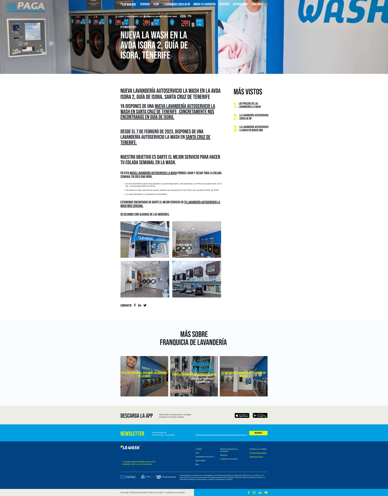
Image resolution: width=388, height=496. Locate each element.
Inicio (122, 17)
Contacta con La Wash (258, 449)
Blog (141, 17)
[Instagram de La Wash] (254, 492)
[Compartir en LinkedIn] (139, 305)
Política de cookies (156, 492)
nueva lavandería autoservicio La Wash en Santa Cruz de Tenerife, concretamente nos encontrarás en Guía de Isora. (167, 112)
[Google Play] (260, 416)
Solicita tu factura (256, 457)
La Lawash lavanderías (132, 17)
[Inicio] (128, 4)
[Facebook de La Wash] (249, 492)
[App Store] (242, 416)
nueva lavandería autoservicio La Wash (153, 173)
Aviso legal (124, 492)
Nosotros (223, 455)
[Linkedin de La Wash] (260, 492)
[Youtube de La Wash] (266, 492)
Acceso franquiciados (258, 453)
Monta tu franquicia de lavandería (229, 450)
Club (197, 453)
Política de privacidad (138, 492)
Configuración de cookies (175, 492)
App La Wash (201, 460)
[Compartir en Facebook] (135, 305)
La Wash (199, 449)
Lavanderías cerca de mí (205, 457)
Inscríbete (258, 433)
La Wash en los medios (229, 459)
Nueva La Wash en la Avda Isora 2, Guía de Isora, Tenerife (160, 17)
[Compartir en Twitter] (145, 305)
